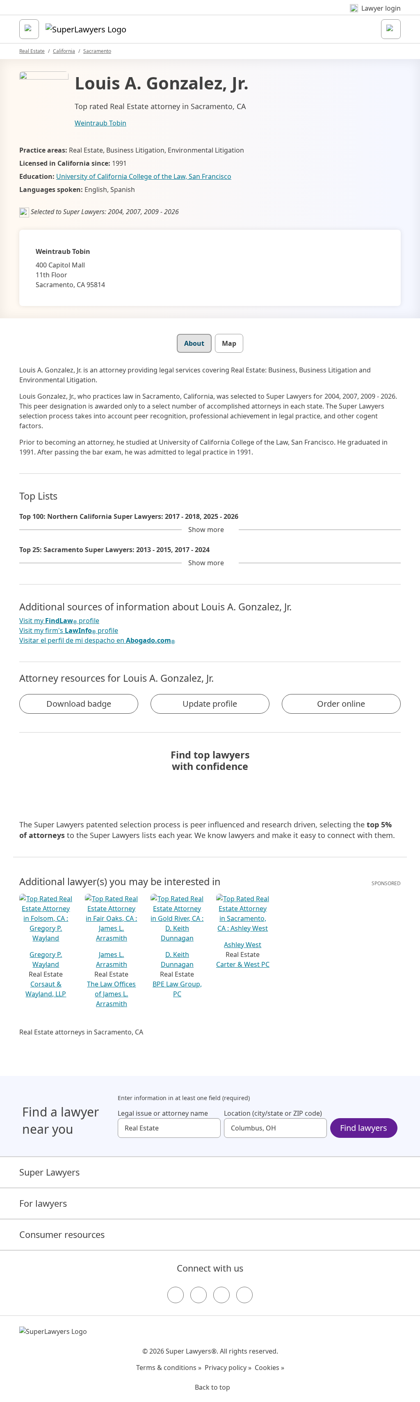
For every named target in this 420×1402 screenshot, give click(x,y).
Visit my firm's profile (68, 630)
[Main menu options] (29, 29)
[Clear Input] (211, 1128)
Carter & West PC (242, 964)
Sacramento (97, 51)
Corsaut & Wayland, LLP (45, 989)
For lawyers (43, 1203)
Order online (341, 703)
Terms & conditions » (168, 1367)
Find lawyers (363, 1127)
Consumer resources (62, 1234)
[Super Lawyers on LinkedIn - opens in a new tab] (244, 1295)
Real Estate (32, 51)
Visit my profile (59, 621)
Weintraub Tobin (100, 123)
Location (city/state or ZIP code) (273, 1113)
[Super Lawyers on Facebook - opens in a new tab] (175, 1295)
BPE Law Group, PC (177, 989)
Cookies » (269, 1367)
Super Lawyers (49, 1172)
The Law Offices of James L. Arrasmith (111, 994)
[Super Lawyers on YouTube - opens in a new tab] (221, 1295)
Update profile (210, 703)
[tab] (194, 343)
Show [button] (206, 529)
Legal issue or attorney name (163, 1113)
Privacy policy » (228, 1367)
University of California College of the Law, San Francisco (143, 176)
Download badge (78, 703)
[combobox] (169, 1128)
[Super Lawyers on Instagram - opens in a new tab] (198, 1295)
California (64, 51)
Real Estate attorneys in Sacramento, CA (81, 1032)
